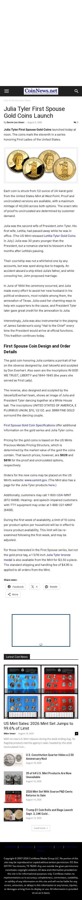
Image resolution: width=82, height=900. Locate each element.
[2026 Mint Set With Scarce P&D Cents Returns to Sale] (13, 796)
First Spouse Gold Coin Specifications (29, 425)
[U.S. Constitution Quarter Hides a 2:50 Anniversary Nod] (13, 759)
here (51, 485)
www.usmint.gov (36, 480)
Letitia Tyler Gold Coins (60, 236)
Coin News (10, 846)
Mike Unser (10, 733)
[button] (6, 91)
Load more (39, 828)
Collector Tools (44, 846)
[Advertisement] (41, 43)
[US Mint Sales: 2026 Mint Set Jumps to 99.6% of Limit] (41, 692)
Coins (59, 846)
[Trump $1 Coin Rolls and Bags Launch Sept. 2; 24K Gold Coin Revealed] (13, 814)
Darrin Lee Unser (15, 122)
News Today (26, 846)
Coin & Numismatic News (17, 100)
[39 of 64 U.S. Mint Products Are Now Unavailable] (13, 778)
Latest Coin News (17, 656)
